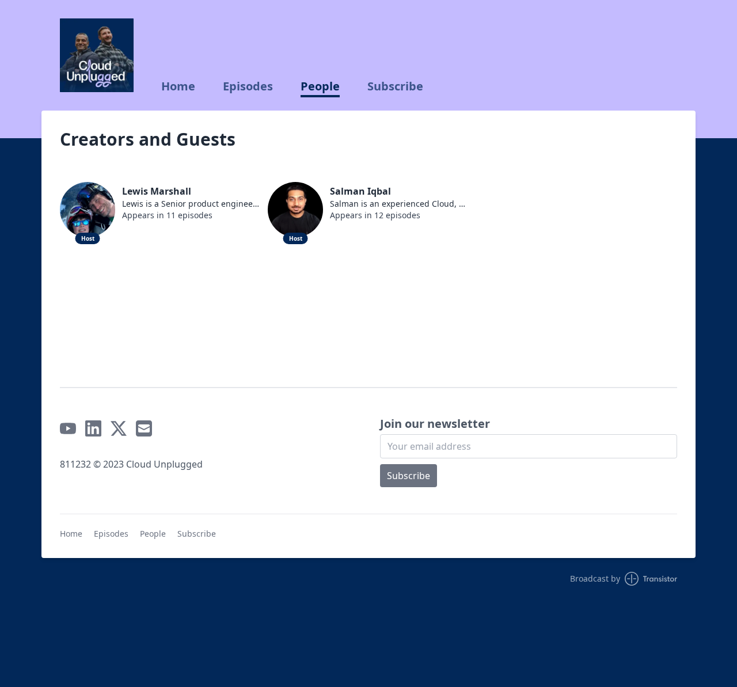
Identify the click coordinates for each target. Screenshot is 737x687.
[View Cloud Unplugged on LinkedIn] (93, 428)
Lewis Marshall (156, 191)
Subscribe (395, 86)
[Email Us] (144, 428)
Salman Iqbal (360, 191)
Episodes (248, 86)
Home (178, 86)
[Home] (97, 55)
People (320, 86)
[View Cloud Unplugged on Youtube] (68, 428)
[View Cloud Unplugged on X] (119, 428)
